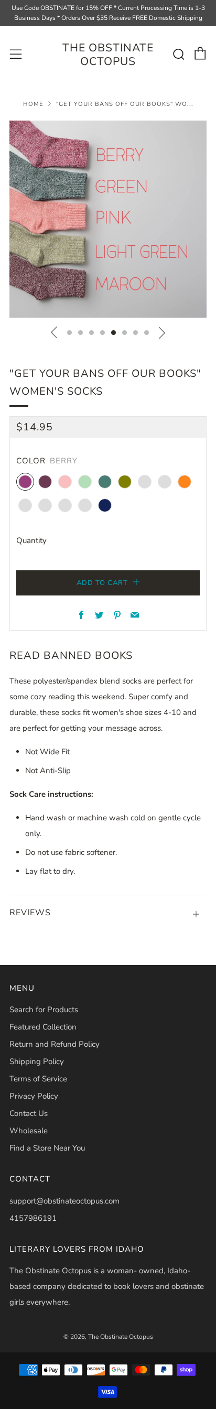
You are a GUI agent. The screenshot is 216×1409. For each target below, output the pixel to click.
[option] (108, 219)
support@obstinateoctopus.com (64, 1201)
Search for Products (43, 1009)
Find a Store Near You (47, 1148)
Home (33, 104)
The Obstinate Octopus (108, 55)
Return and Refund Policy (54, 1044)
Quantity (31, 540)
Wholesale (28, 1130)
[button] (69, 332)
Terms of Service (38, 1079)
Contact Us (28, 1113)
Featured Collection (43, 1027)
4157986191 (33, 1218)
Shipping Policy (36, 1061)
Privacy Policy (33, 1096)
